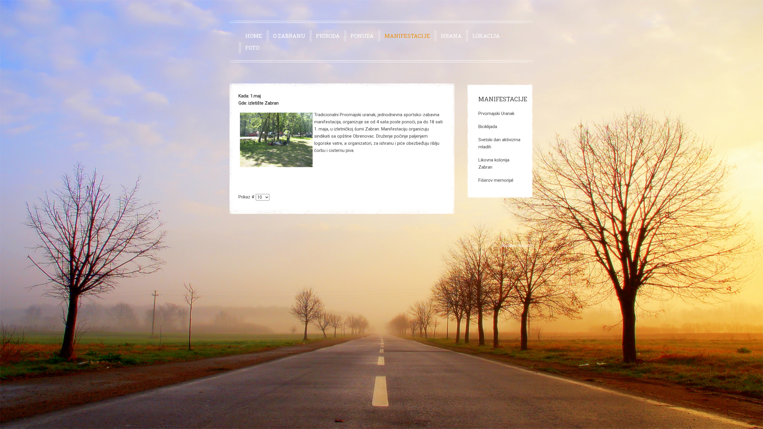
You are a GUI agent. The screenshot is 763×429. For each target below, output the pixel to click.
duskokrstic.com (517, 245)
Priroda (328, 35)
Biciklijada (487, 126)
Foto (252, 47)
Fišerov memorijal (495, 180)
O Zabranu (289, 35)
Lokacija (486, 35)
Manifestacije (407, 35)
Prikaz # (247, 197)
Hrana (451, 35)
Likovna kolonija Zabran (493, 163)
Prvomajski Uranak (496, 113)
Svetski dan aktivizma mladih (499, 143)
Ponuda (362, 35)
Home (253, 35)
